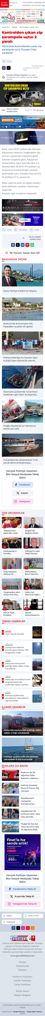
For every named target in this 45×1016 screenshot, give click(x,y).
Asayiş (14, 27)
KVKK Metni (22, 991)
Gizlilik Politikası (22, 980)
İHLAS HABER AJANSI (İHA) (12, 110)
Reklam (22, 970)
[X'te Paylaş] (9, 68)
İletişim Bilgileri (22, 995)
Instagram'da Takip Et (25, 904)
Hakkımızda (22, 966)
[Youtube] (28, 928)
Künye (22, 962)
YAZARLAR (10, 922)
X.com (24, 493)
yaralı (37, 230)
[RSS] (33, 928)
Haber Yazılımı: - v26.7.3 (22, 1012)
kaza (9, 61)
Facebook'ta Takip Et (24, 889)
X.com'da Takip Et (24, 896)
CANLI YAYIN (33, 916)
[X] (18, 928)
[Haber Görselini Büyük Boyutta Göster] (22, 94)
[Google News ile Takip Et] (38, 110)
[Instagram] (23, 928)
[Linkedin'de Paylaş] (22, 245)
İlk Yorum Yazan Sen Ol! (25, 252)
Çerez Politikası (22, 984)
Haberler (5, 27)
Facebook (24, 484)
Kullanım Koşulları (22, 976)
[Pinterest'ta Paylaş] (27, 245)
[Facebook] (13, 928)
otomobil (23, 230)
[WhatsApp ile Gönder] (32, 245)
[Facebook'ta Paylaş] (4, 68)
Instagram (24, 501)
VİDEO (9, 916)
